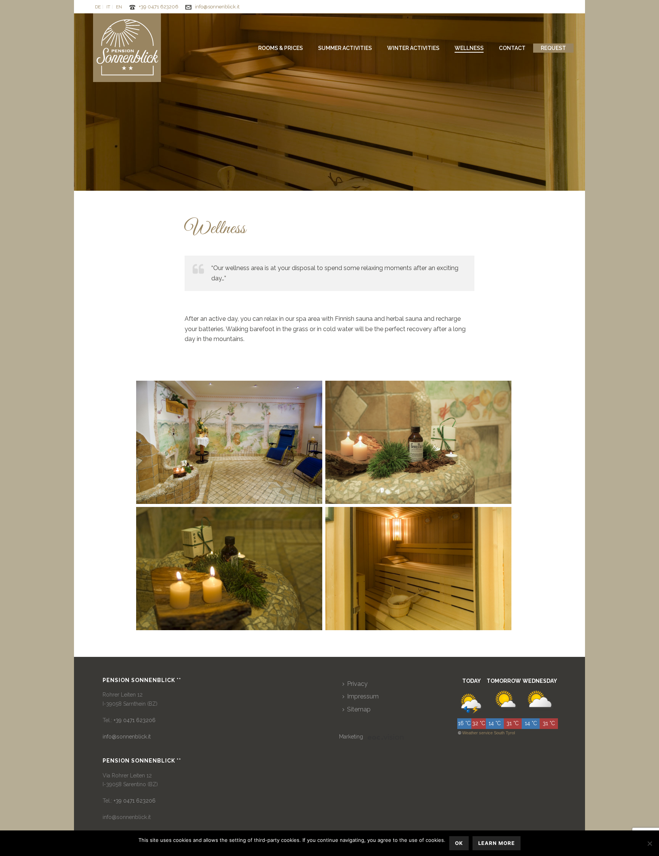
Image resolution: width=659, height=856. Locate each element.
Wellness (469, 48)
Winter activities (413, 48)
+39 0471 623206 (158, 7)
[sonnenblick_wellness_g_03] (229, 442)
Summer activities (345, 48)
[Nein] (649, 843)
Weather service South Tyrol (488, 732)
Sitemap (359, 709)
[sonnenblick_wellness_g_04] (418, 568)
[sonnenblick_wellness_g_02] (229, 568)
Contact (512, 48)
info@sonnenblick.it (217, 7)
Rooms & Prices (280, 48)
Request (553, 48)
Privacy (357, 683)
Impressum (363, 696)
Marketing (351, 737)
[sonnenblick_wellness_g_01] (418, 442)
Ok (459, 843)
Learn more (496, 843)
